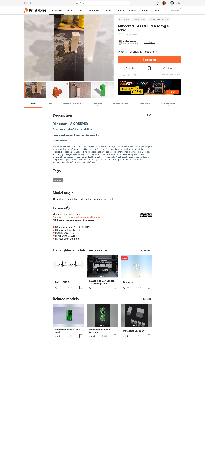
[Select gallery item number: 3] (137, 276)
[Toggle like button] (56, 287)
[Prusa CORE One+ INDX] (149, 87)
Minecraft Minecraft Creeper (100, 330)
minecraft (57, 180)
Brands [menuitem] (120, 10)
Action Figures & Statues (160, 19)
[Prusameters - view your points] (164, 3)
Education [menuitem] (157, 10)
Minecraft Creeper (133, 330)
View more (146, 250)
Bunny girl (128, 282)
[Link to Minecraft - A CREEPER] (90, 123)
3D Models (125, 19)
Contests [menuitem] (108, 10)
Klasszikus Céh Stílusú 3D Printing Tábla (101, 282)
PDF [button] (149, 115)
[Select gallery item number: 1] (67, 276)
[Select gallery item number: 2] (69, 276)
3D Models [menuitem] (57, 10)
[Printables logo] (35, 10)
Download (150, 59)
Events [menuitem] (132, 10)
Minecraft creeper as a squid (67, 330)
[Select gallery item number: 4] (140, 276)
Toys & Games (140, 19)
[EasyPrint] (157, 3)
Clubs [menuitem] (80, 10)
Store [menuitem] (69, 10)
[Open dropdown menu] (178, 25)
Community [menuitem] (93, 10)
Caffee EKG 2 (62, 282)
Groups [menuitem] (144, 10)
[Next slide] (111, 90)
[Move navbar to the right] (165, 10)
